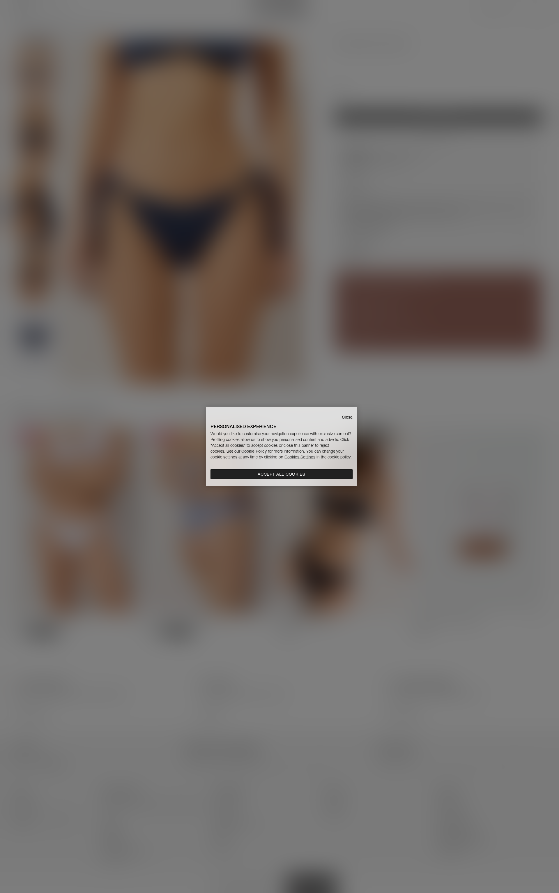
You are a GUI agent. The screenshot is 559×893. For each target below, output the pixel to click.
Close (347, 417)
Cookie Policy (254, 451)
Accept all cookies (281, 474)
